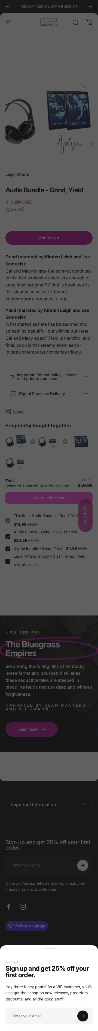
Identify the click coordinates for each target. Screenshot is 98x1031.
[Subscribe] (82, 1016)
